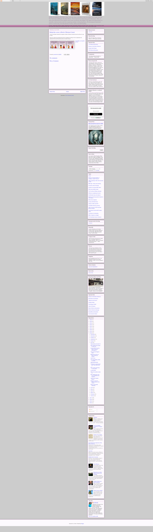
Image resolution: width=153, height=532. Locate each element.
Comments (92, 411)
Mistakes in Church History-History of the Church (95, 381)
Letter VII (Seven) (92, 306)
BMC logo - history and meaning (95, 183)
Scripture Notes (91, 302)
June (92, 387)
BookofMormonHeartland (93, 311)
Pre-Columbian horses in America (95, 217)
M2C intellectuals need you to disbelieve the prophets (95, 375)
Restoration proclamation (93, 298)
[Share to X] (66, 54)
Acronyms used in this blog (94, 185)
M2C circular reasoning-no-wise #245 (95, 368)
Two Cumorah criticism (93, 313)
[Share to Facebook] (67, 54)
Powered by (93, 117)
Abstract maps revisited (98, 490)
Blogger (82, 523)
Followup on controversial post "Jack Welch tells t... (95, 365)
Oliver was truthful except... (94, 189)
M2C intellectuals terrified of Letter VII (95, 346)
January (92, 395)
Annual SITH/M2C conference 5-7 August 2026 (98, 426)
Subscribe (96, 114)
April (92, 390)
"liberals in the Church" (93, 300)
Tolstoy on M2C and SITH (93, 203)
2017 (91, 397)
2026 (91, 319)
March (92, 392)
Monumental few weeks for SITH (96, 123)
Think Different (96, 464)
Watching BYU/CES (94, 362)
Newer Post (52, 91)
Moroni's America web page (94, 309)
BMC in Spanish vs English (94, 215)
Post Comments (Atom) (70, 95)
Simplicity (95, 417)
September (93, 339)
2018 (91, 332)
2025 (91, 321)
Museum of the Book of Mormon (95, 46)
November (93, 335)
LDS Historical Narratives (93, 50)
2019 (91, 331)
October (92, 337)
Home (67, 91)
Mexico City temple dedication (94, 385)
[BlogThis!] (65, 54)
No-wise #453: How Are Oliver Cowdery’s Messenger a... (95, 349)
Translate (97, 170)
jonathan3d (95, 502)
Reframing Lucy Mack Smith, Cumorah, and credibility (98, 473)
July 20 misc (93, 358)
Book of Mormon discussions (94, 308)
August (92, 340)
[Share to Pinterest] (69, 54)
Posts (91, 409)
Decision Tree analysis (98, 434)
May (92, 389)
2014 (91, 402)
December (93, 334)
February (93, 394)
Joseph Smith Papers (93, 48)
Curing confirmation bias (93, 201)
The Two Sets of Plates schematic (95, 191)
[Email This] (64, 54)
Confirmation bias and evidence (95, 195)
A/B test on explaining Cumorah (95, 193)
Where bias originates (93, 199)
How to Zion (91, 272)
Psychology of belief (92, 304)
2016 (91, 399)
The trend (90, 450)
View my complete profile (93, 516)
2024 (91, 323)
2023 (91, 324)
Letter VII (90, 31)
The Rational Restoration (93, 44)
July (92, 342)
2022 (91, 326)
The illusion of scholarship (93, 213)
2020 (91, 329)
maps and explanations (93, 266)
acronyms (90, 223)
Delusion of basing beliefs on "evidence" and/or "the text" (94, 178)
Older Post (82, 91)
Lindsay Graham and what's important (97, 482)
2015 (91, 401)
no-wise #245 (93, 370)
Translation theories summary (94, 205)
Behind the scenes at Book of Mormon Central (95, 355)
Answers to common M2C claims (95, 187)
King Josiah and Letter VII (95, 343)
